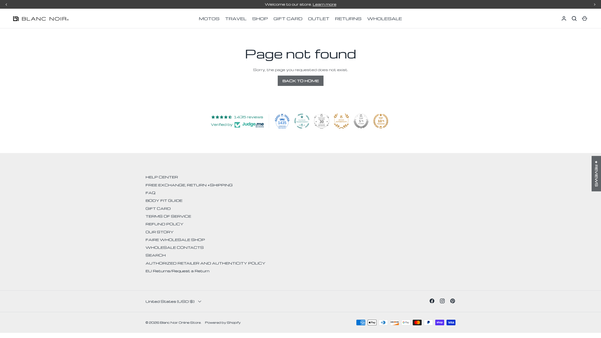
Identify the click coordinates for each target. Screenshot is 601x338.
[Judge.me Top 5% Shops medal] (361, 121)
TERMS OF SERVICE (168, 216)
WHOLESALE (384, 18)
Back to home (300, 80)
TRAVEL (236, 18)
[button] (574, 18)
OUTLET (318, 18)
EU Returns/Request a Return (177, 271)
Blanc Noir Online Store (180, 322)
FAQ (150, 192)
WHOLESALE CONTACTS (175, 247)
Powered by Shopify (223, 322)
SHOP (260, 18)
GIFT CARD (288, 18)
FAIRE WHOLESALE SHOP (175, 239)
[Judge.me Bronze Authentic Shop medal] (341, 121)
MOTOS (209, 18)
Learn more (324, 4)
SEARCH (156, 255)
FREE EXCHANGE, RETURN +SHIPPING (189, 185)
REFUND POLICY (165, 224)
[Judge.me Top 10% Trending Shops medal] (380, 121)
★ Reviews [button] (596, 174)
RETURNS (348, 18)
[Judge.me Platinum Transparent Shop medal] (301, 121)
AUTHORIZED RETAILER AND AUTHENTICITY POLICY (206, 263)
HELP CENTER (162, 177)
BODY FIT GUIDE (164, 200)
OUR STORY (160, 232)
